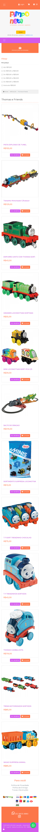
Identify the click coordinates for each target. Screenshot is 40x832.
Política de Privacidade (20, 785)
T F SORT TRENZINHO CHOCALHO (17, 538)
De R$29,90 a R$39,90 (11, 74)
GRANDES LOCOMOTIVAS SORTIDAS (18, 313)
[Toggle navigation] (4, 5)
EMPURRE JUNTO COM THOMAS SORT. (19, 257)
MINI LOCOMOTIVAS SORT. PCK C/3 (17, 369)
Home (6, 91)
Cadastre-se (29, 35)
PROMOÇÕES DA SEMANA (20, 50)
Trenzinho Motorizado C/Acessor (16, 201)
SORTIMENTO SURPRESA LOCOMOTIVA (19, 481)
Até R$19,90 (7, 67)
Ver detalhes (15, 155)
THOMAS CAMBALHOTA (13, 650)
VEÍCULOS (13, 91)
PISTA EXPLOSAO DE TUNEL (15, 145)
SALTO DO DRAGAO (11, 425)
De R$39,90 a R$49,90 (11, 78)
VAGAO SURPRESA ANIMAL (14, 762)
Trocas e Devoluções (20, 790)
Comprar (26, 155)
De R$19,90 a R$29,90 (11, 71)
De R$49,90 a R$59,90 (11, 82)
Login (22, 4)
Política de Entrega (20, 788)
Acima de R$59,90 (9, 85)
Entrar (21, 32)
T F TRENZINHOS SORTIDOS (14, 594)
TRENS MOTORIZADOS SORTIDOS (17, 706)
